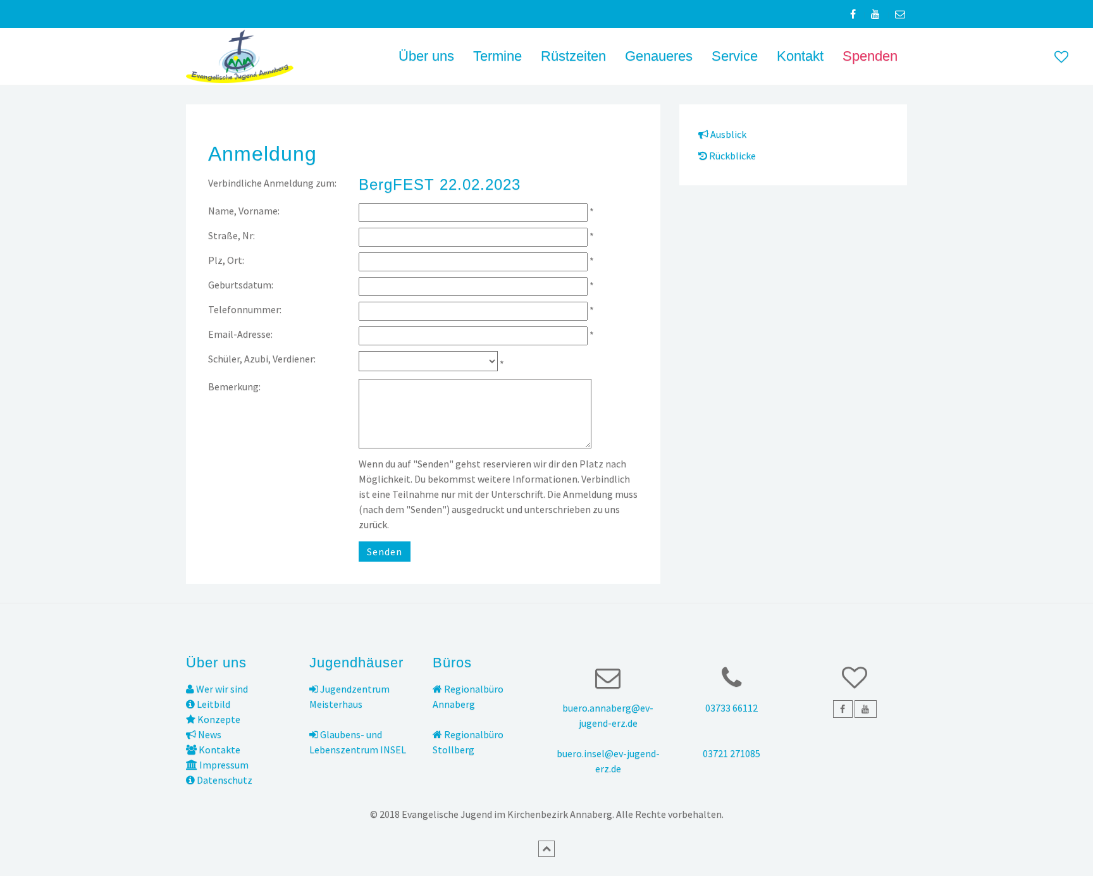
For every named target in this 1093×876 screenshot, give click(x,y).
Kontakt (800, 56)
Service (735, 56)
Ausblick (727, 134)
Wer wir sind (221, 688)
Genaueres (659, 56)
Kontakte (218, 749)
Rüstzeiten (573, 56)
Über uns (426, 56)
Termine (497, 56)
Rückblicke (731, 155)
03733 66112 (731, 707)
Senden (384, 551)
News (208, 734)
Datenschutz (223, 780)
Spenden (870, 56)
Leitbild (212, 704)
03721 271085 (731, 753)
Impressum (223, 764)
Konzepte (217, 719)
